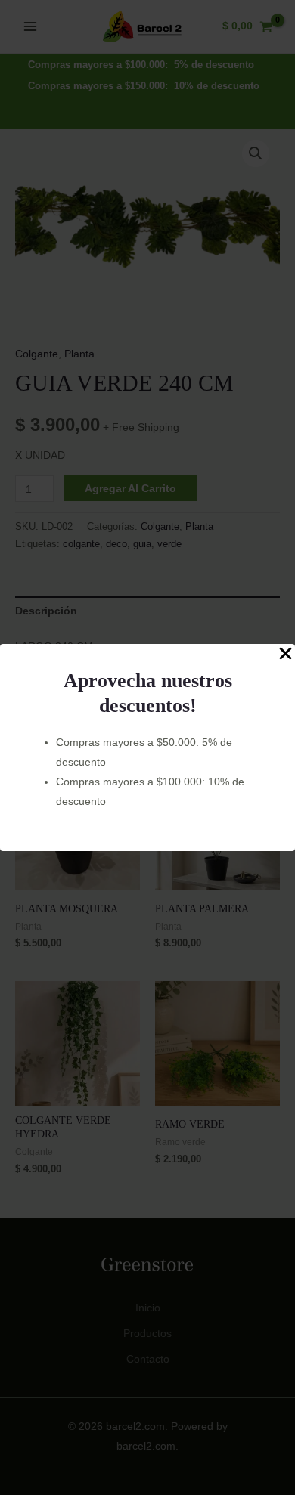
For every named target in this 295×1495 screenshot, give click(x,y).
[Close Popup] (285, 654)
